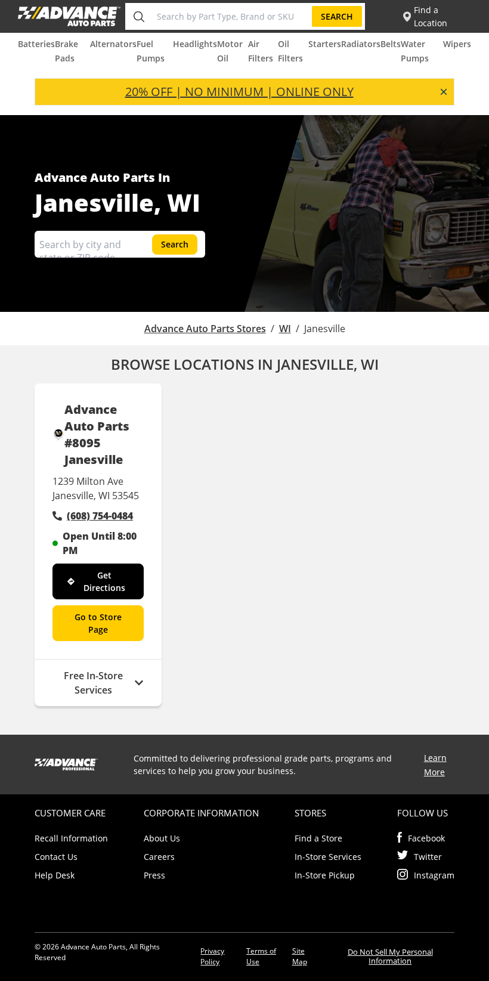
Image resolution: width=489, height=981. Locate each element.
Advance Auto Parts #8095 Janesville (96, 434)
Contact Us (56, 856)
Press (154, 875)
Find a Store (318, 838)
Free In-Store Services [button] (93, 683)
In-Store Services (328, 856)
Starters (324, 43)
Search (337, 16)
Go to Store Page (98, 623)
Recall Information (71, 838)
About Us (162, 838)
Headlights (195, 43)
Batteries (36, 43)
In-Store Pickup (325, 875)
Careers (159, 856)
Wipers (457, 43)
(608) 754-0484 (100, 515)
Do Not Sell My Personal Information (390, 956)
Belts (390, 43)
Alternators (113, 43)
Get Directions (104, 581)
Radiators (360, 43)
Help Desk (55, 875)
